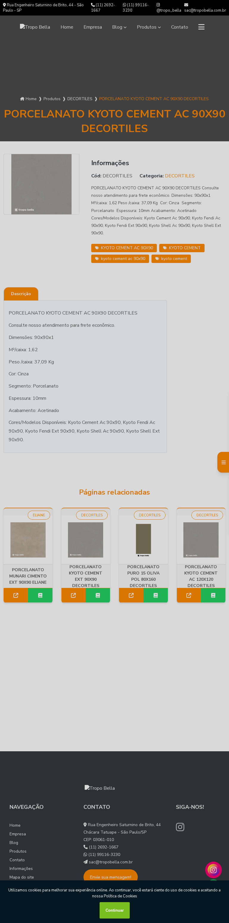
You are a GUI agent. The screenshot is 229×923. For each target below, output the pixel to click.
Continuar (115, 910)
